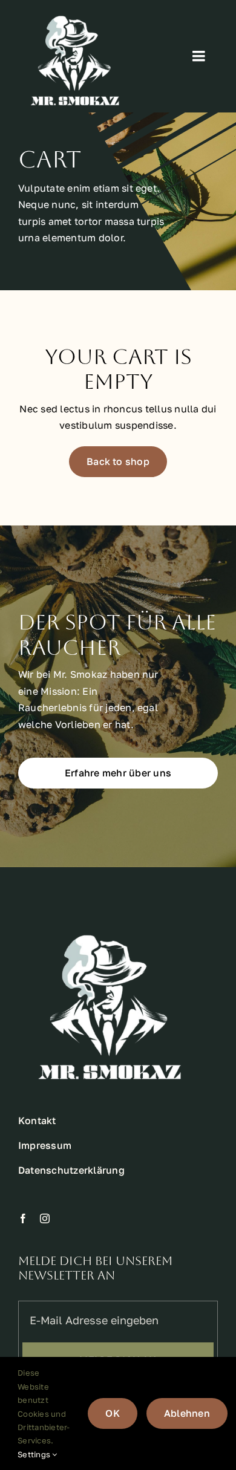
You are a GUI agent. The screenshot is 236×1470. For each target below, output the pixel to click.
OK (112, 1413)
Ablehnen (187, 1413)
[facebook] (23, 1218)
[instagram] (45, 1218)
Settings (35, 1454)
